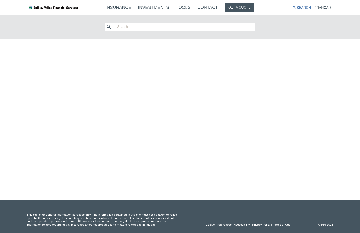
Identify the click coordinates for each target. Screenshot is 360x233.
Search (304, 7)
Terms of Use (281, 224)
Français (323, 7)
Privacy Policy (261, 224)
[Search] (110, 27)
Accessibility (242, 224)
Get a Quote (239, 7)
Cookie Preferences (219, 224)
